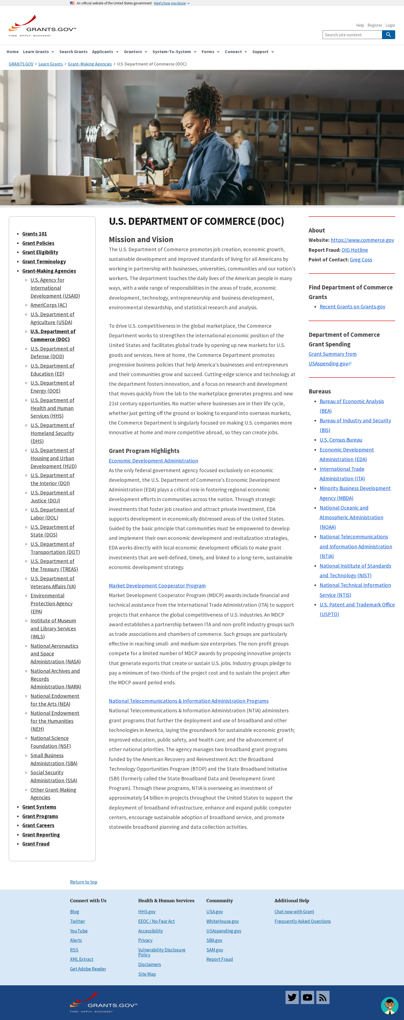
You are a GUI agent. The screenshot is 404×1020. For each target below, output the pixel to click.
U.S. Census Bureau (341, 439)
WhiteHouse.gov (222, 921)
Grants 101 (34, 233)
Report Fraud (219, 959)
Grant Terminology (44, 261)
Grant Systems (39, 806)
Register (374, 25)
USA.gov (214, 912)
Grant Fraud (35, 843)
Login (390, 25)
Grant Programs (40, 816)
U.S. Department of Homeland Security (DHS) (52, 433)
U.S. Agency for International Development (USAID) (55, 288)
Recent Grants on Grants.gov (352, 306)
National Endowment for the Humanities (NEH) (55, 721)
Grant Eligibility (40, 252)
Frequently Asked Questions (303, 921)
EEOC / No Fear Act (156, 921)
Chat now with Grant (294, 912)
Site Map (147, 974)
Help (360, 25)
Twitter (77, 921)
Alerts (76, 940)
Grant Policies (38, 243)
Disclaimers (149, 964)
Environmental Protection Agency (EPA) (52, 603)
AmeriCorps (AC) (49, 305)
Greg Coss (361, 259)
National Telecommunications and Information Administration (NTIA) (356, 546)
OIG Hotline (355, 250)
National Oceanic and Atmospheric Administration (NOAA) (351, 517)
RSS (74, 950)
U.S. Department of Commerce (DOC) (152, 64)
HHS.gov (147, 912)
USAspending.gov (223, 931)
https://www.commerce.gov (362, 240)
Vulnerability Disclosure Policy (162, 952)
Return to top (83, 882)
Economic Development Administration (153, 460)
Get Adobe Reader (88, 969)
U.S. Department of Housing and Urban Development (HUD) (54, 458)
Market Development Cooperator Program (157, 585)
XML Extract (81, 959)
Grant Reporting (41, 834)
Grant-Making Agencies (49, 270)
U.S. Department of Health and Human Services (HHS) (52, 408)
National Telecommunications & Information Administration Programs (189, 701)
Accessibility (150, 931)
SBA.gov (214, 940)
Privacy (145, 940)
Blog (74, 912)
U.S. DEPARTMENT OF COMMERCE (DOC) (196, 221)
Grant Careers (38, 825)
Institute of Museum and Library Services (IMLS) (53, 628)
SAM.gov (214, 950)
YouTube (79, 931)
